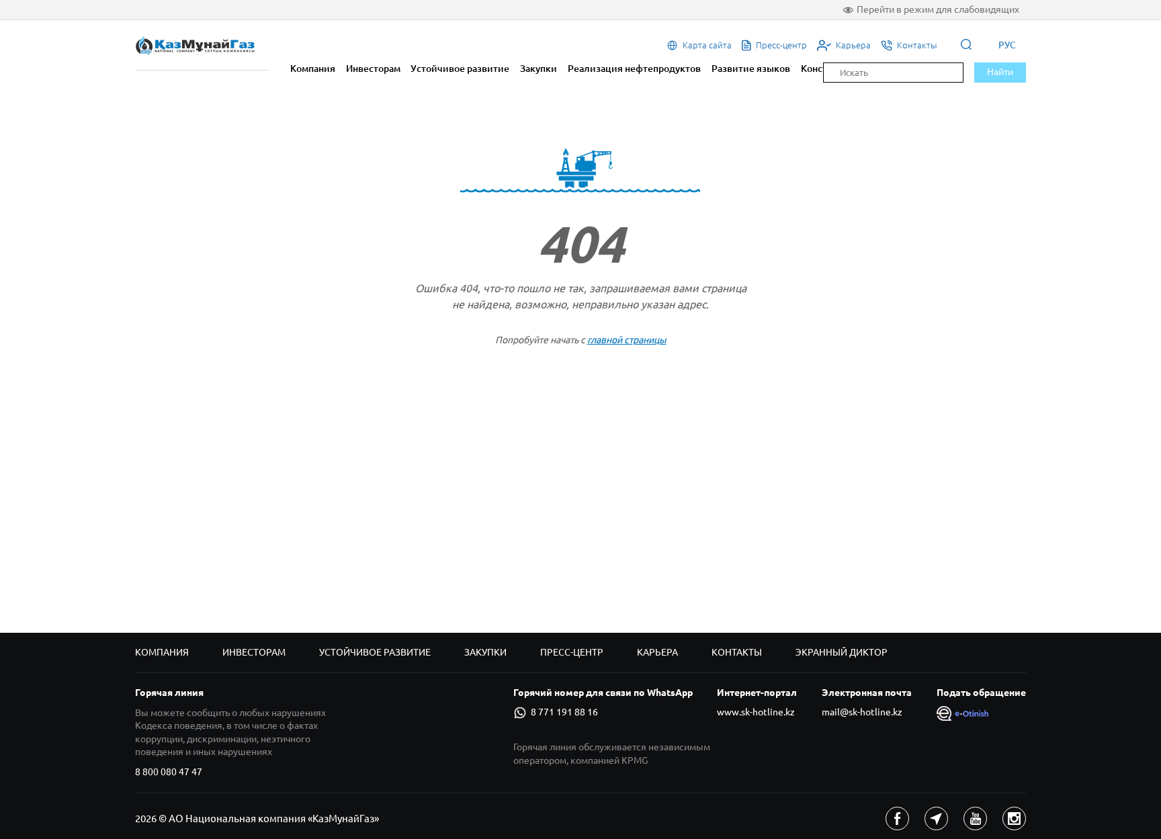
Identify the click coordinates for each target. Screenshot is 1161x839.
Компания (312, 68)
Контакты (737, 652)
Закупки (538, 68)
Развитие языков (751, 68)
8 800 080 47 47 (168, 771)
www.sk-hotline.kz (756, 712)
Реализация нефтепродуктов (634, 68)
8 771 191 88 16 (564, 712)
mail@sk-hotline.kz (862, 712)
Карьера (657, 652)
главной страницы (626, 340)
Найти (1000, 72)
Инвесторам (373, 68)
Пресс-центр (571, 652)
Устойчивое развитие (460, 68)
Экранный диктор (842, 652)
